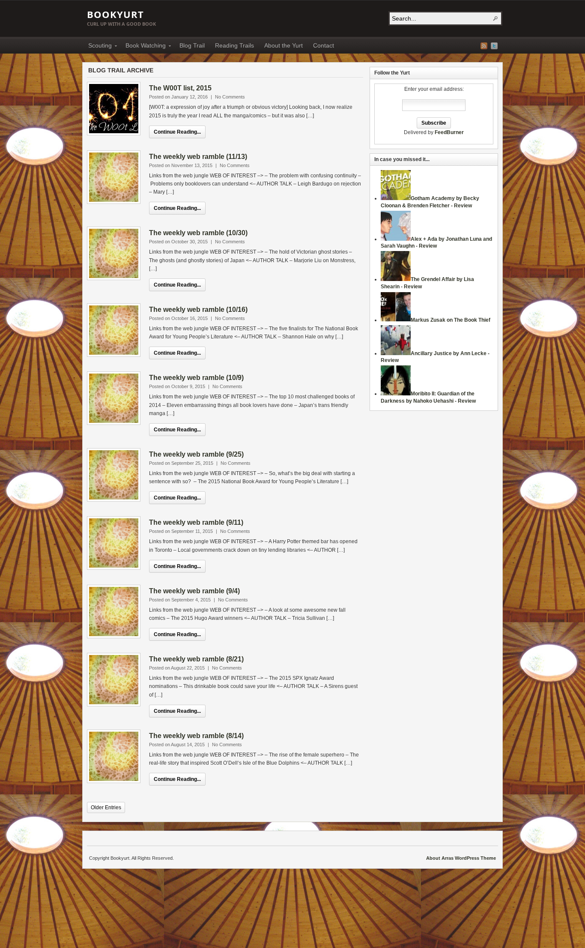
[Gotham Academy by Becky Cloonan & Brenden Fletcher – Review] (396, 198)
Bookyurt (115, 14)
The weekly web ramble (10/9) (196, 377)
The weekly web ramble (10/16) (198, 309)
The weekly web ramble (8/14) (196, 735)
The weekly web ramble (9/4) (194, 591)
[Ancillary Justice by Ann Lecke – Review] (396, 353)
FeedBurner (449, 132)
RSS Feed (484, 45)
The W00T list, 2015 (180, 88)
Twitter (494, 45)
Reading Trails (234, 45)
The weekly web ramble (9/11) (196, 522)
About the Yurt (283, 45)
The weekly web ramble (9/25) (196, 454)
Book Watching (143, 46)
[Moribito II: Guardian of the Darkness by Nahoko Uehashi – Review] (396, 394)
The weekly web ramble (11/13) (198, 156)
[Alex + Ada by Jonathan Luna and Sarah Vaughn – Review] (396, 239)
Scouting (97, 46)
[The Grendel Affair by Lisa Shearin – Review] (396, 279)
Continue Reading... (177, 132)
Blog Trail (192, 45)
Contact (323, 45)
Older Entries (106, 807)
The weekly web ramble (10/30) (198, 232)
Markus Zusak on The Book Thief (450, 320)
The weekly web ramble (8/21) (196, 659)
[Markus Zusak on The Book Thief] (396, 320)
